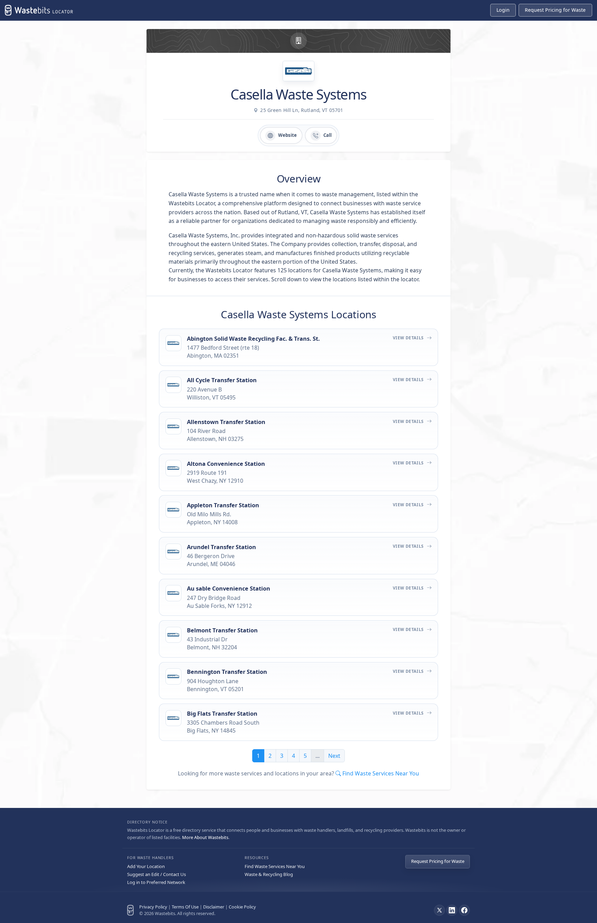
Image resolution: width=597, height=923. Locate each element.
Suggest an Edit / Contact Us (156, 874)
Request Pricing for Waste (437, 861)
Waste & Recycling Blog (269, 874)
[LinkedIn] (451, 910)
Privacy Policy (153, 907)
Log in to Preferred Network (156, 882)
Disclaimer (213, 907)
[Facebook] (464, 910)
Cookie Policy (242, 907)
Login (503, 10)
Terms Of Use (185, 907)
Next (334, 756)
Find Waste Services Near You (275, 866)
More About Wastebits (205, 837)
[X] (439, 910)
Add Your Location (146, 866)
